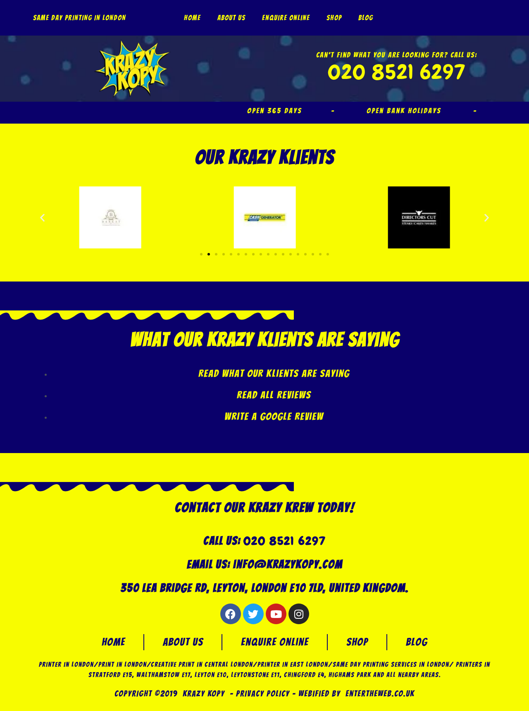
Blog (365, 17)
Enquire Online (286, 17)
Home (192, 17)
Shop (334, 17)
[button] (42, 217)
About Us (231, 17)
